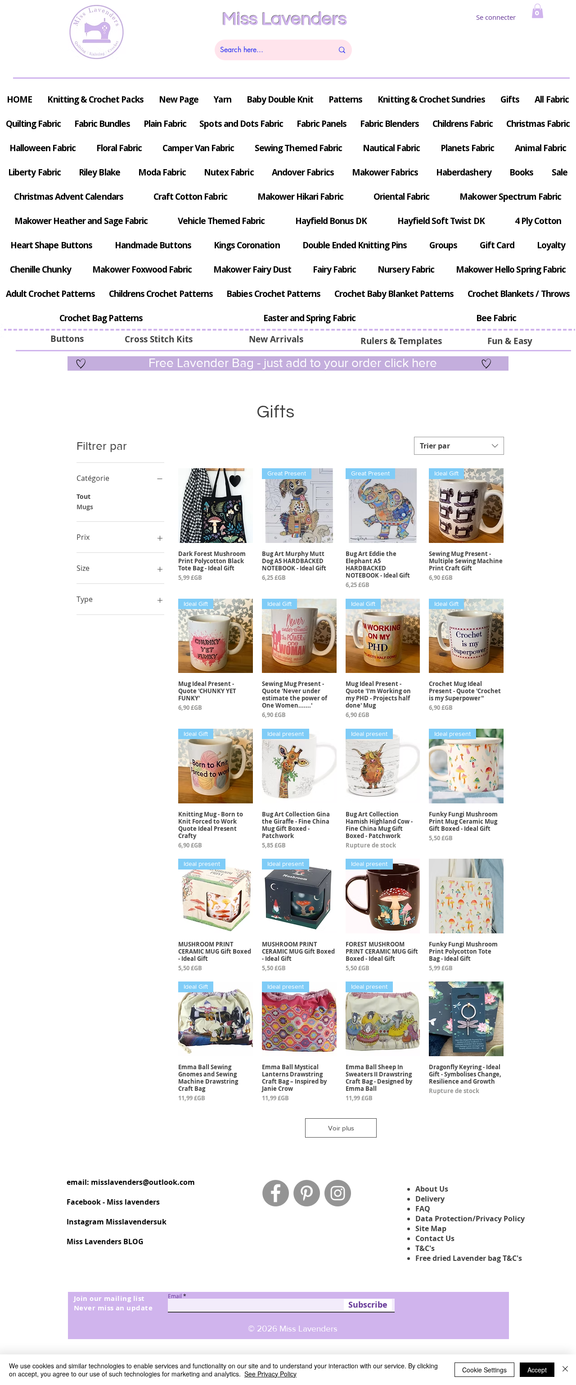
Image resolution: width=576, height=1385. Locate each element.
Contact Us (434, 1238)
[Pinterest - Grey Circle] (306, 1193)
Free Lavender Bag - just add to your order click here (291, 363)
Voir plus (341, 1128)
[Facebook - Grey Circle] (275, 1193)
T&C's (425, 1248)
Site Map (430, 1228)
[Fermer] (565, 1370)
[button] (537, 11)
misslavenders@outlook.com (143, 1182)
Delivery (430, 1199)
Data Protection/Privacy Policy (470, 1219)
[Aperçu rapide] (215, 505)
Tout (83, 496)
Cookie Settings (484, 1369)
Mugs (84, 506)
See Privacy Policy (270, 1373)
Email (175, 1296)
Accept (537, 1369)
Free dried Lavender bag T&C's (468, 1258)
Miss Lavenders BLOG (105, 1241)
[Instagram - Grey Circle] (337, 1193)
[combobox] (459, 446)
